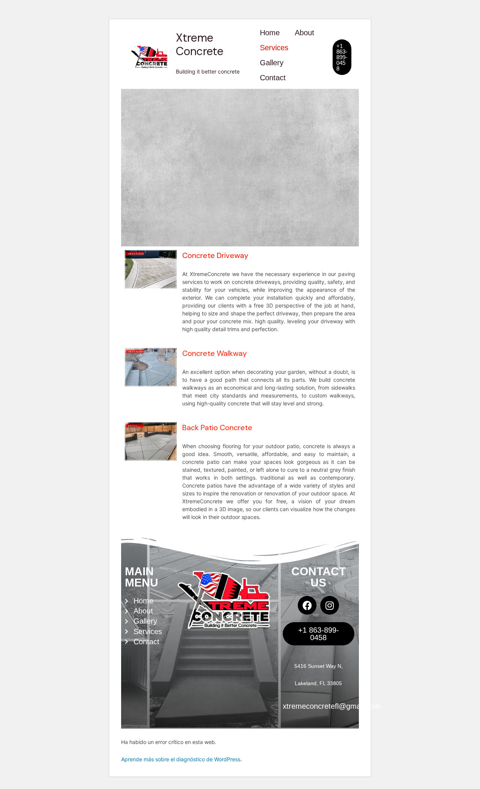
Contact (273, 78)
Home (270, 32)
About (304, 32)
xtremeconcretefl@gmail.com (331, 706)
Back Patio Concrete (217, 427)
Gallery (272, 62)
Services (274, 48)
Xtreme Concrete (200, 44)
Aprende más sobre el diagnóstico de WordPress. (181, 759)
